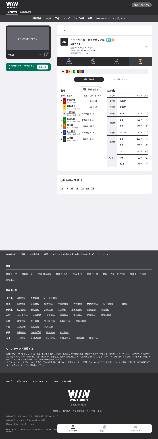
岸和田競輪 (81, 321)
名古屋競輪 (22, 315)
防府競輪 (48, 326)
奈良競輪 (35, 321)
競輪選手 (10, 279)
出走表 (48, 18)
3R (72, 188)
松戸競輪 (21, 309)
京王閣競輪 (108, 303)
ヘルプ (9, 381)
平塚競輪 (62, 309)
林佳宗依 (71, 99)
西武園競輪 (92, 303)
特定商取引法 (78, 411)
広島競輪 (35, 326)
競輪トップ (11, 274)
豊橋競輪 (64, 315)
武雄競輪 (50, 338)
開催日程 (37, 18)
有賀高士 (71, 106)
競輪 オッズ (92, 274)
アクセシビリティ (40, 381)
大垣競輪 (50, 315)
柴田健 (70, 125)
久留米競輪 (36, 338)
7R (92, 188)
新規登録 (42, 67)
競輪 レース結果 (138, 274)
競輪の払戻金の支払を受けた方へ (20, 424)
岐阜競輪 (37, 315)
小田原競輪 (76, 309)
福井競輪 (21, 321)
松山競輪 (64, 332)
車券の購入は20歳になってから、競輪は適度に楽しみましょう (32, 416)
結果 (90, 18)
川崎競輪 (48, 309)
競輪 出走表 (62, 274)
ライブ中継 (78, 18)
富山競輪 (77, 315)
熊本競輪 (93, 338)
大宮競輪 (77, 303)
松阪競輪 (91, 315)
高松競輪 (21, 332)
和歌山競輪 (65, 321)
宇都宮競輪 (63, 303)
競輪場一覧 (27, 274)
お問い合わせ (22, 381)
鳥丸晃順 (71, 118)
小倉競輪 (21, 338)
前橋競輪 (35, 303)
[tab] (104, 428)
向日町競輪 (49, 321)
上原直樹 (71, 112)
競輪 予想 (77, 274)
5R (82, 188)
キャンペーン (102, 18)
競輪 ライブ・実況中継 (114, 274)
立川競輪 (122, 303)
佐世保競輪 (65, 338)
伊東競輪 (91, 309)
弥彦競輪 (21, 303)
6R (87, 188)
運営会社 (56, 411)
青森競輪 (35, 298)
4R (77, 188)
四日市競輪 (106, 315)
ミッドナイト (118, 18)
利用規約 (66, 411)
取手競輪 (48, 303)
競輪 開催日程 (44, 274)
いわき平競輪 (50, 298)
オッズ (66, 18)
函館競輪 (21, 298)
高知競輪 (50, 332)
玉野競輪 (21, 326)
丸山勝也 (71, 131)
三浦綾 (70, 137)
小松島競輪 (36, 332)
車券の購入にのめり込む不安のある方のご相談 (25, 420)
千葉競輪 (35, 309)
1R (61, 188)
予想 (57, 18)
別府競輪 (80, 338)
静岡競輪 (105, 309)
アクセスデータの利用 (61, 381)
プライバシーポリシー (95, 411)
